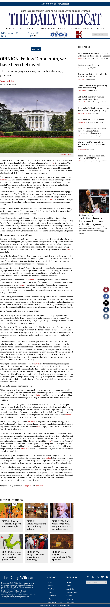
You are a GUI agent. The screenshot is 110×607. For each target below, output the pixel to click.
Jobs (49, 599)
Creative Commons (66, 154)
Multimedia (88, 29)
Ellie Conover (82, 68)
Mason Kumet (82, 149)
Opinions (73, 29)
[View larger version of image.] (36, 120)
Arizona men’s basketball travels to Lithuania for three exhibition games (94, 55)
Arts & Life (32, 29)
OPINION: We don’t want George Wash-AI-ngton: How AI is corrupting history (61, 525)
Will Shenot (81, 59)
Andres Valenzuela (83, 113)
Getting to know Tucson (88, 65)
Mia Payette (81, 79)
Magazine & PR (48, 29)
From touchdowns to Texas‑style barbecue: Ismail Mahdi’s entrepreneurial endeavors (92, 131)
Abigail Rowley (82, 102)
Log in (68, 605)
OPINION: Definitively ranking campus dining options (91, 98)
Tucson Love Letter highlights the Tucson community (92, 75)
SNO (64, 605)
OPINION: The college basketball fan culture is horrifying (35, 556)
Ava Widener (81, 122)
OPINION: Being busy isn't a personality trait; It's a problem (61, 556)
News (9, 29)
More (99, 29)
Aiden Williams (82, 90)
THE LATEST (84, 47)
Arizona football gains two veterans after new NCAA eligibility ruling (93, 109)
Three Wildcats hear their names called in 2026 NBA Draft (92, 157)
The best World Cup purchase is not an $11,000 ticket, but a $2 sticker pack (93, 144)
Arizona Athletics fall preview (91, 119)
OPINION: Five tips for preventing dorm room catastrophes (92, 86)
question (3, 180)
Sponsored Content (55, 602)
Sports (20, 29)
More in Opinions (11, 500)
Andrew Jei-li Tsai (7, 81)
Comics (61, 29)
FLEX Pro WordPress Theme (53, 605)
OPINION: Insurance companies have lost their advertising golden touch (11, 556)
